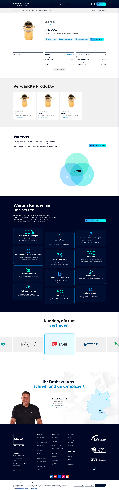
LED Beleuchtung (41, 437)
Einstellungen (89, 485)
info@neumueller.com (60, 407)
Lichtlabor (70, 445)
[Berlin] (106, 399)
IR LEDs (72, 57)
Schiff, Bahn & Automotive (55, 459)
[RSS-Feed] (67, 476)
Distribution (71, 437)
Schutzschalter (40, 445)
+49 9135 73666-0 (101, 10)
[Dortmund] (91, 403)
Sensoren (39, 448)
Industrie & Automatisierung (56, 438)
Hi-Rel (38, 464)
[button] (72, 174)
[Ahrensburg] (99, 394)
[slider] (59, 361)
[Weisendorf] (100, 410)
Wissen (69, 448)
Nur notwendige (79, 485)
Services (51, 4)
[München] (101, 417)
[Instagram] (63, 476)
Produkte (42, 4)
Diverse (38, 469)
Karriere (70, 454)
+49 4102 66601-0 (17, 469)
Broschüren (71, 464)
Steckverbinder (40, 456)
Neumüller (76, 4)
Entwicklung (71, 440)
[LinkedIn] (51, 476)
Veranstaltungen (72, 462)
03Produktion (77, 158)
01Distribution (89, 176)
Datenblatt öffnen (66, 39)
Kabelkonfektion (41, 466)
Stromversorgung (41, 458)
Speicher (39, 453)
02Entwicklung (65, 176)
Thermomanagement (42, 461)
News (69, 459)
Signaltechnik (40, 450)
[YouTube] (55, 476)
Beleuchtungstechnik (57, 448)
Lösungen (59, 4)
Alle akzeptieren (100, 485)
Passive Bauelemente (42, 442)
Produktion (70, 442)
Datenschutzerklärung (22, 488)
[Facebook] (59, 476)
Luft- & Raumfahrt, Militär (58, 451)
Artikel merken (52, 39)
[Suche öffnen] (94, 4)
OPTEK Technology (69, 54)
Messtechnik (55, 456)
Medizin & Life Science (57, 453)
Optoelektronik (40, 440)
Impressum (35, 488)
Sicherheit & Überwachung (55, 464)
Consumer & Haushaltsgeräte (56, 442)
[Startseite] (21, 4)
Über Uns (70, 456)
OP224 (72, 62)
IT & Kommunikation (57, 445)
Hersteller (68, 4)
